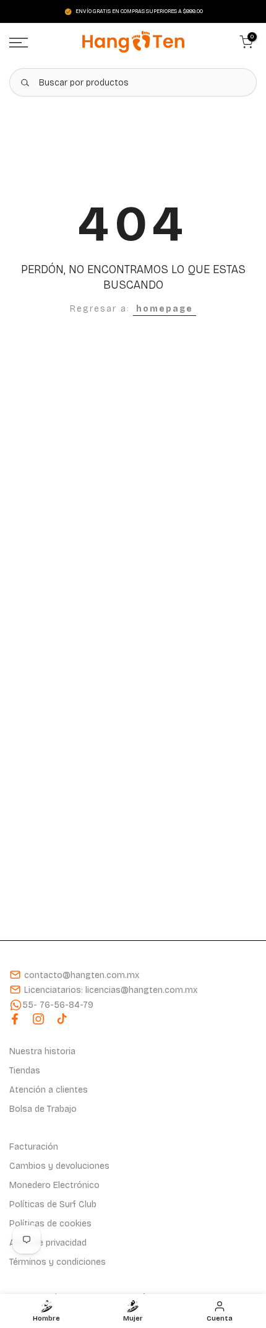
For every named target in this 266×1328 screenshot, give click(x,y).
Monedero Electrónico (54, 1185)
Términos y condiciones (57, 1262)
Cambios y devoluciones (59, 1166)
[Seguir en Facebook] (14, 1018)
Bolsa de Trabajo (43, 1109)
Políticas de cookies (50, 1223)
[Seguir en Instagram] (38, 1018)
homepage (164, 309)
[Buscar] (25, 82)
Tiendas (24, 1070)
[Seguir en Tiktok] (61, 1018)
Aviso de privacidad (48, 1243)
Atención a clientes (48, 1090)
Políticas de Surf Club (53, 1204)
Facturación (33, 1147)
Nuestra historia (42, 1051)
